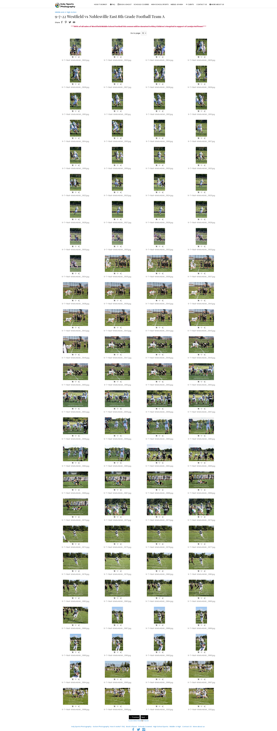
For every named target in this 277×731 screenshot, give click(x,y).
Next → (144, 717)
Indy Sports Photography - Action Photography (90, 726)
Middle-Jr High (177, 4)
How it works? (100, 4)
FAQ (113, 4)
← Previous (134, 717)
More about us (217, 4)
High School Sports (160, 4)
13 (147, 721)
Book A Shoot (125, 4)
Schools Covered (141, 4)
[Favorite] (75, 57)
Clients (191, 4)
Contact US (201, 4)
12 (146, 721)
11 (144, 721)
